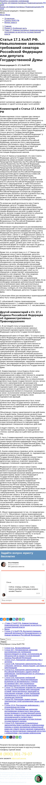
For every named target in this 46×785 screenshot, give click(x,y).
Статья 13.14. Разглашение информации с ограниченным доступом (22, 706)
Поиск (2, 639)
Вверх (7, 629)
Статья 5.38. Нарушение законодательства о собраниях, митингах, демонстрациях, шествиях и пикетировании (25, 666)
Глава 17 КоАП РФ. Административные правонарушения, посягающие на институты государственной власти (23, 625)
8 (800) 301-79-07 (16, 754)
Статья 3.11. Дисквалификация (17, 648)
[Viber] (17, 619)
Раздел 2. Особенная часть (15, 28)
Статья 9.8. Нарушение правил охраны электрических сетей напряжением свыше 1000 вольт (24, 701)
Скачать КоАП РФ (11, 20)
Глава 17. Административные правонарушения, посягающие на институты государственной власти (24, 32)
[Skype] (14, 619)
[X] (10, 619)
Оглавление (9, 18)
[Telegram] (23, 619)
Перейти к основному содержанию (14, 1)
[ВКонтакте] (1, 619)
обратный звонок (19, 758)
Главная (7, 26)
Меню (2, 15)
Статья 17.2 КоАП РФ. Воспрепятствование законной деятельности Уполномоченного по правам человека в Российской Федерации (23, 633)
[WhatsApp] (20, 619)
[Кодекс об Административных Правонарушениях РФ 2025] (23, 5)
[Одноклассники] (4, 619)
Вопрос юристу (10, 22)
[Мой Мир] (7, 619)
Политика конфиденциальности (13, 782)
